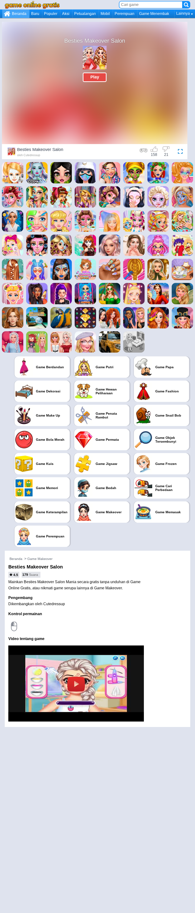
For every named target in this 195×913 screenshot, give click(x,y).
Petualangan (85, 14)
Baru (35, 14)
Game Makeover (40, 559)
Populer (50, 14)
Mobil (105, 14)
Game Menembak (154, 14)
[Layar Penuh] (179, 152)
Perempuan (124, 14)
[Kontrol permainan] (144, 152)
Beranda (19, 14)
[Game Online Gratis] (32, 5)
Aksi (65, 14)
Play (94, 77)
